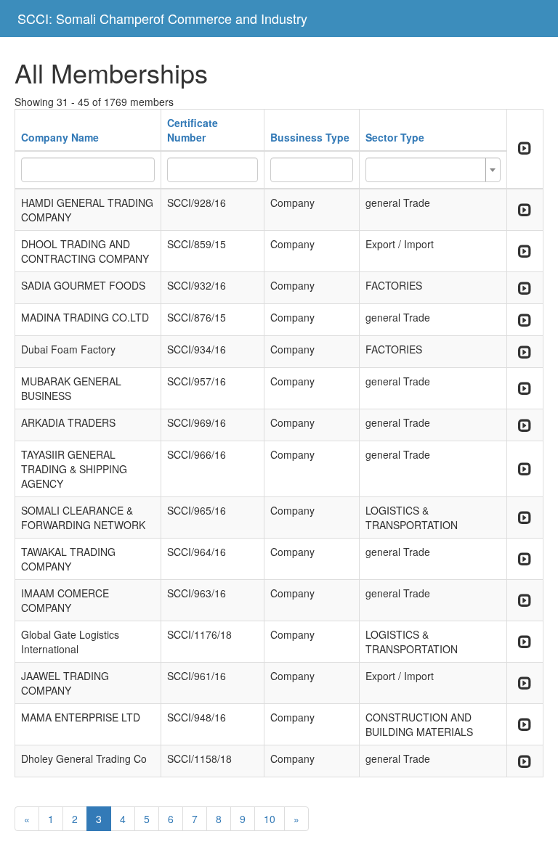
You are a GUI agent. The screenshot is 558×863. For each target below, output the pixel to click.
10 (269, 818)
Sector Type (394, 137)
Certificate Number (192, 129)
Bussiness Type (309, 137)
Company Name (60, 137)
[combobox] (433, 170)
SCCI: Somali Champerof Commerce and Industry (162, 18)
